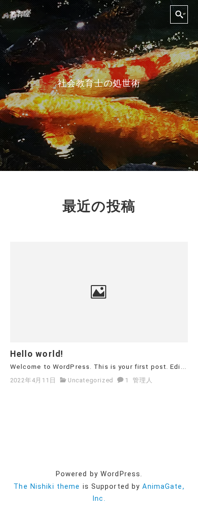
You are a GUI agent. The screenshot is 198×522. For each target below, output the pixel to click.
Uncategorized (90, 380)
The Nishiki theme (46, 487)
